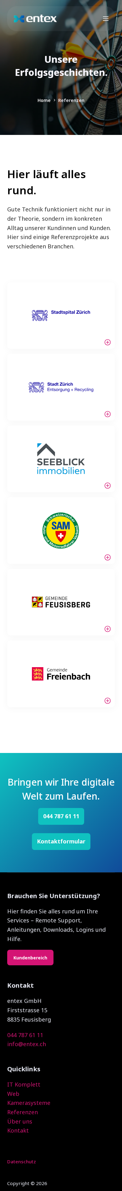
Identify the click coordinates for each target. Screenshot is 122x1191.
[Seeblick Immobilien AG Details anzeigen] (60, 459)
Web (13, 1093)
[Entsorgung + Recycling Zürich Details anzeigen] (60, 387)
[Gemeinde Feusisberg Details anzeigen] (60, 602)
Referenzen (22, 1112)
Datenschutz (21, 1162)
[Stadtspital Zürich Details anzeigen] (60, 315)
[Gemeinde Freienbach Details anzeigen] (60, 673)
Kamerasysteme (28, 1102)
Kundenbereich (30, 958)
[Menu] (106, 18)
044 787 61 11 (25, 1035)
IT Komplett (23, 1084)
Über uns (19, 1121)
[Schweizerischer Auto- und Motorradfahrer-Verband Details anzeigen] (60, 530)
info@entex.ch (26, 1044)
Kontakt (18, 1130)
